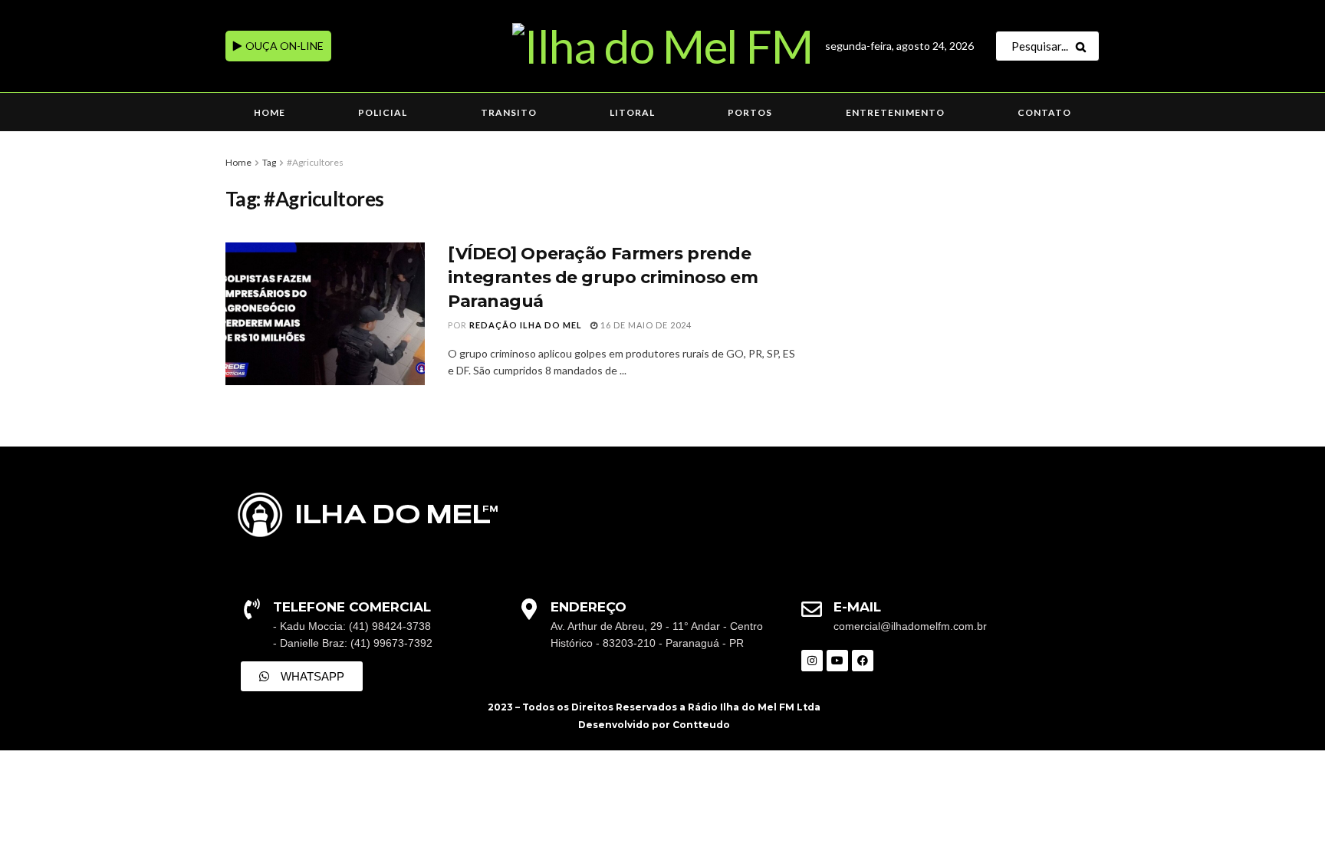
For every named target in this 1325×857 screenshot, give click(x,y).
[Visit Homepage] (662, 46)
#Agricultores (315, 162)
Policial (382, 112)
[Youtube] (837, 660)
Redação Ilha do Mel (525, 325)
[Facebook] (862, 660)
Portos (750, 112)
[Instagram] (812, 660)
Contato (1044, 112)
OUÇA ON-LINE (283, 45)
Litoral (632, 112)
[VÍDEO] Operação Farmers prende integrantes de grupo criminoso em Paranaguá (603, 277)
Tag (269, 162)
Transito (509, 112)
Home (269, 112)
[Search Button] (1084, 46)
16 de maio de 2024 (645, 325)
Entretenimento (895, 112)
